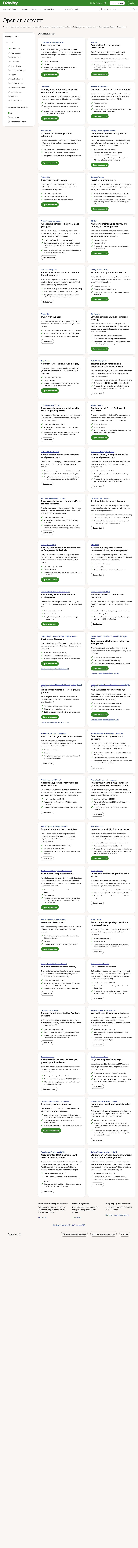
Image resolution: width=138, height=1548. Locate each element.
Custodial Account (97, 177)
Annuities (13, 96)
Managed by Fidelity (18, 121)
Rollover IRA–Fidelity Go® (50, 452)
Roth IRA (94, 42)
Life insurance (15, 92)
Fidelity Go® (45, 314)
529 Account (95, 314)
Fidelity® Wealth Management (51, 221)
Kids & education (16, 79)
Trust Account (45, 361)
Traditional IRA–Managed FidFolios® (53, 498)
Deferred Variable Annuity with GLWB (104, 1152)
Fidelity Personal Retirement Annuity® (54, 964)
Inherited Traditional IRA (99, 87)
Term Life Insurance (47, 1057)
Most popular (15, 53)
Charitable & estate (17, 87)
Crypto (13, 74)
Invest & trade (15, 57)
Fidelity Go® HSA (97, 871)
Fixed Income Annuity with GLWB (52, 1152)
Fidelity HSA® (45, 177)
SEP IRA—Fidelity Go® (48, 270)
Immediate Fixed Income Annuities (103, 1010)
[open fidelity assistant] (134, 9)
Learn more (76, 1217)
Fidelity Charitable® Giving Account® (53, 919)
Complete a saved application (117, 1215)
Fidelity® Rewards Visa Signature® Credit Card (107, 733)
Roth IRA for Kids (97, 826)
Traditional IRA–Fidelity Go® (100, 498)
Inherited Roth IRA (97, 405)
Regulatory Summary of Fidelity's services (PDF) (69, 1225)
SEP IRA (93, 221)
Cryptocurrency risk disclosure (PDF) (55, 669)
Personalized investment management (104, 780)
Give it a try (42, 1217)
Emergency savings (17, 70)
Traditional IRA (46, 131)
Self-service (14, 117)
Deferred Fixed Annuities (49, 1010)
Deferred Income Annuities (100, 964)
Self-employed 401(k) (48, 545)
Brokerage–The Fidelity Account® (52, 42)
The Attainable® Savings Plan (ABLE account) (56, 871)
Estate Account (96, 919)
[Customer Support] (105, 3)
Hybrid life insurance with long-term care (55, 1101)
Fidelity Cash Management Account (103, 131)
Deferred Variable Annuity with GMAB (104, 1101)
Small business (16, 100)
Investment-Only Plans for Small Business (55, 592)
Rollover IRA (45, 87)
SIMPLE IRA (95, 545)
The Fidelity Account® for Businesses (53, 733)
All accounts (15, 48)
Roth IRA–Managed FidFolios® (51, 405)
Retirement (14, 61)
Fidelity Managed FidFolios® (51, 780)
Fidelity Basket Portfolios (99, 1057)
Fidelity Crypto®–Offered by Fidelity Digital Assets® (59, 636)
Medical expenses (17, 83)
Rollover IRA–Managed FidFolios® (102, 452)
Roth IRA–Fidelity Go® (98, 361)
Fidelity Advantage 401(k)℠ (100, 592)
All (11, 113)
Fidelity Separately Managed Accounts (54, 826)
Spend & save (15, 66)
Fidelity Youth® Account (99, 270)
